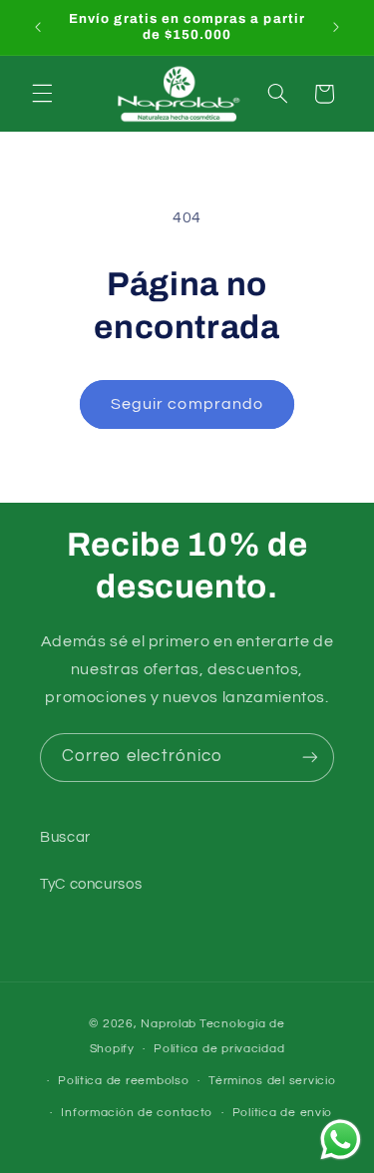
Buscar (65, 837)
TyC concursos (91, 884)
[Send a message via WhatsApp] (340, 1139)
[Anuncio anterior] (38, 27)
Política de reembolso (123, 1080)
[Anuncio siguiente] (336, 27)
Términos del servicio (271, 1080)
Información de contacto (136, 1112)
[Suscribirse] (310, 757)
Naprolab (168, 1023)
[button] (42, 94)
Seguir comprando (187, 404)
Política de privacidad (219, 1048)
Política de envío (282, 1112)
